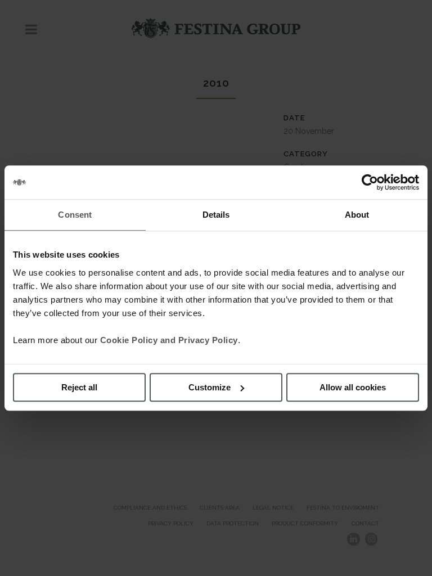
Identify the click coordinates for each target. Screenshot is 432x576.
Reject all (79, 387)
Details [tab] (216, 214)
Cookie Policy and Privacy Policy (169, 340)
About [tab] (357, 214)
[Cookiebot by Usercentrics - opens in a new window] (370, 182)
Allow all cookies (353, 387)
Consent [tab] (75, 214)
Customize (209, 387)
